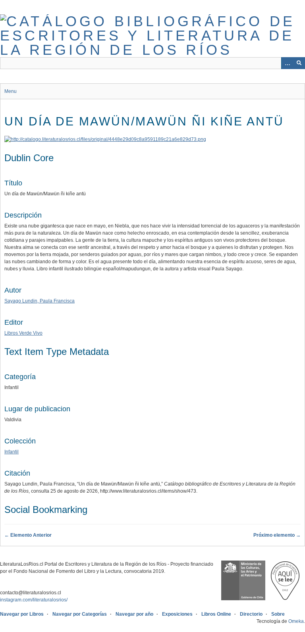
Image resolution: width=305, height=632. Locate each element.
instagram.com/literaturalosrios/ (34, 600)
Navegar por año (134, 614)
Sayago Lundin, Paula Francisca (39, 301)
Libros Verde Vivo (23, 333)
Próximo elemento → (277, 535)
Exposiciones (177, 614)
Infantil (11, 452)
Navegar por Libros (22, 614)
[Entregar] (299, 63)
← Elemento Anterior (28, 535)
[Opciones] (287, 63)
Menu (10, 91)
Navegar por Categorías (79, 614)
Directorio (251, 614)
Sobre (278, 614)
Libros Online (216, 614)
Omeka (296, 621)
